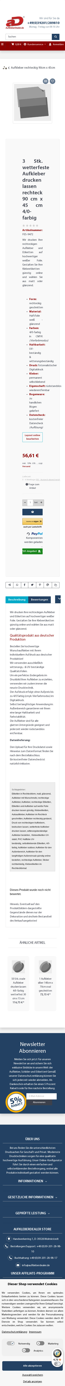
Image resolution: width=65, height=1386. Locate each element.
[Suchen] (55, 37)
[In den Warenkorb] (8, 73)
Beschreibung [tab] (16, 599)
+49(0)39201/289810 (43, 23)
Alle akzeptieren (32, 1366)
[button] (32, 523)
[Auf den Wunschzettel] (52, 81)
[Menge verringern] (25, 503)
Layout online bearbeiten (32, 437)
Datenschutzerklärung (30, 1076)
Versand (26, 467)
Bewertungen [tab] (39, 599)
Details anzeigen (32, 1381)
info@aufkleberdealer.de (36, 1265)
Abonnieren (39, 1102)
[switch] (11, 1343)
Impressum (35, 1332)
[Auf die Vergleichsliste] (45, 81)
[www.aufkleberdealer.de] (15, 22)
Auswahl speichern (32, 1375)
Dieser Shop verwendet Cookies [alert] (32, 1284)
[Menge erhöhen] (41, 503)
